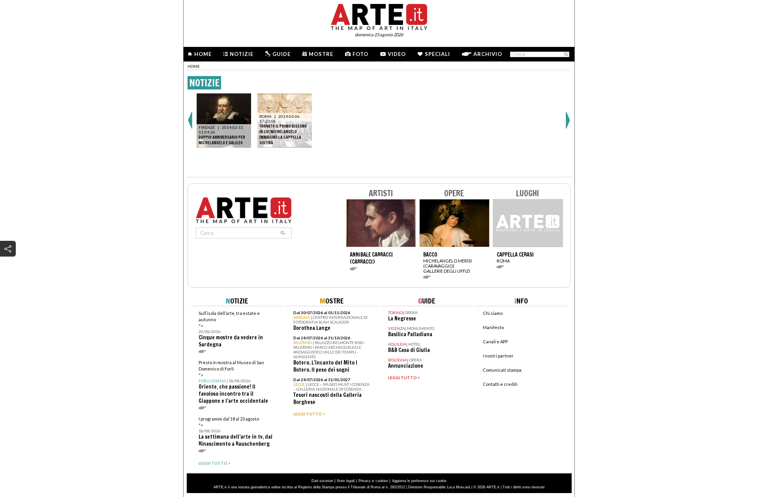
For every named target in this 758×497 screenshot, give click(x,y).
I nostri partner (498, 355)
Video (397, 54)
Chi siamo (493, 313)
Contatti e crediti (500, 384)
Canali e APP (495, 341)
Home (203, 54)
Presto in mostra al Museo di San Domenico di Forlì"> (233, 382)
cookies (381, 481)
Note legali (346, 481)
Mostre (321, 54)
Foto (360, 54)
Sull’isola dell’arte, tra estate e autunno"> (231, 329)
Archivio (487, 54)
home (194, 66)
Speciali (437, 54)
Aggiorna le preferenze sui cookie (419, 481)
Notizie (241, 54)
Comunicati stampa (502, 369)
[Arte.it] (379, 16)
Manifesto (493, 327)
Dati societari (322, 481)
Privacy (364, 481)
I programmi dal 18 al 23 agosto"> (235, 431)
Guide (281, 54)
